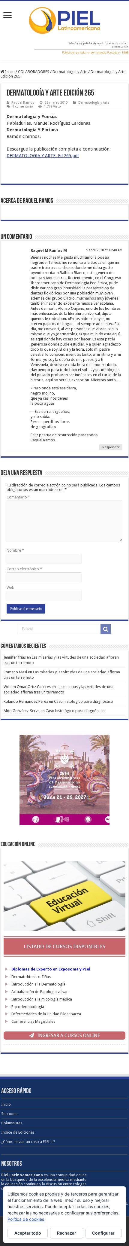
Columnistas (11, 1123)
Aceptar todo (27, 1232)
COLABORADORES (33, 71)
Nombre (15, 550)
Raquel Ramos (22, 103)
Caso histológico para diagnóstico (83, 701)
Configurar (103, 1232)
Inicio (9, 71)
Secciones (9, 1113)
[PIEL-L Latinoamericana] (64, 19)
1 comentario (22, 106)
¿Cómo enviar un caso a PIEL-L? (28, 1141)
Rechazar (66, 1232)
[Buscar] (105, 629)
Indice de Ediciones (17, 1132)
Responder (110, 447)
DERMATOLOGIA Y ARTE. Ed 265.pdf (43, 155)
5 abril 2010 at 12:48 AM (104, 250)
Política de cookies (26, 1219)
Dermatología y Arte (69, 71)
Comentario (18, 497)
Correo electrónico (24, 569)
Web (10, 587)
